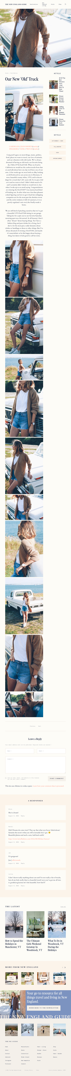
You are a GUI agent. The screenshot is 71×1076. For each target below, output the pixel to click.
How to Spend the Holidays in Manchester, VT (14, 943)
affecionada (16, 860)
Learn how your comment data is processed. (48, 786)
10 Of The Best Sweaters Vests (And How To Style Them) (62, 84)
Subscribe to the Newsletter (43, 1008)
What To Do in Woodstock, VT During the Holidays (56, 945)
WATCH (29, 149)
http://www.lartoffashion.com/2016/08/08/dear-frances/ (29, 839)
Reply (23, 816)
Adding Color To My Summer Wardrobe (62, 110)
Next (39, 726)
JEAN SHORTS (26, 146)
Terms (37, 1070)
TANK (22, 149)
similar (35, 146)
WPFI (65, 1070)
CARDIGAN (14, 146)
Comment (10, 759)
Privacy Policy (29, 1070)
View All (63, 906)
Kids (57, 152)
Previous (32, 726)
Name (9, 751)
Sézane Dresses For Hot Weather (61, 99)
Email (41, 751)
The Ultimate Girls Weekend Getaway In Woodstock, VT (34, 945)
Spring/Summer (57, 158)
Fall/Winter (57, 146)
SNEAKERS (13, 149)
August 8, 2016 (13, 816)
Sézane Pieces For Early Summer (62, 122)
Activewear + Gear (57, 140)
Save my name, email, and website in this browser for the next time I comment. (23, 778)
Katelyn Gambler (57, 1070)
